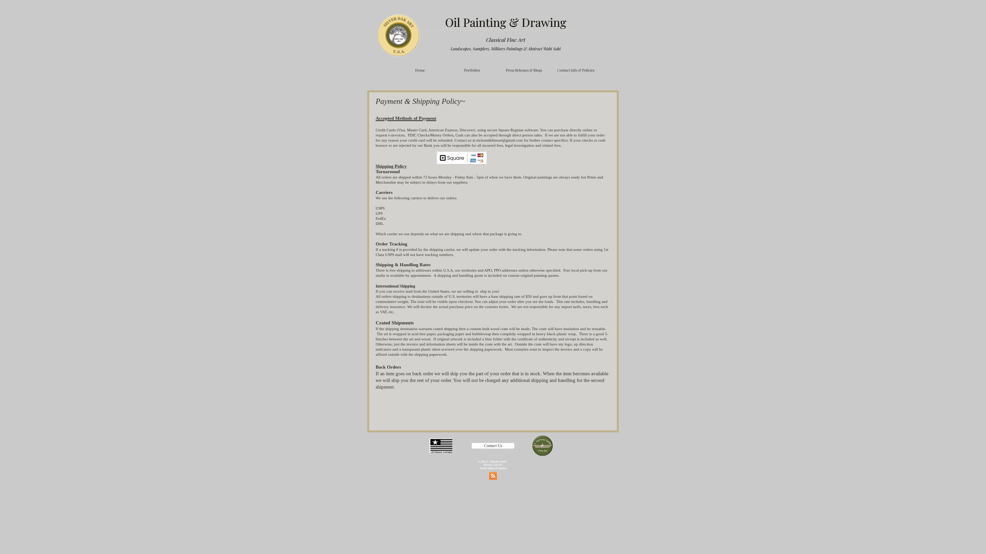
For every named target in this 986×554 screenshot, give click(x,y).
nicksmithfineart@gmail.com (499, 140)
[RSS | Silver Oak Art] (493, 476)
